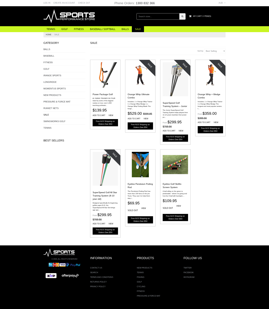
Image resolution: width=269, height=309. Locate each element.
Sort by (200, 51)
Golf (64, 29)
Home (48, 35)
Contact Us (96, 268)
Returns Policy (98, 282)
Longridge (50, 82)
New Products (52, 95)
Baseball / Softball (102, 29)
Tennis (51, 29)
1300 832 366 (145, 3)
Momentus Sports (54, 88)
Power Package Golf (103, 94)
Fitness (79, 29)
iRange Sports (52, 75)
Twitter (188, 268)
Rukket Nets (51, 108)
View (111, 115)
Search (94, 272)
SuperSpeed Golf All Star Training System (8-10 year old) (105, 195)
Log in (46, 3)
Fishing (140, 277)
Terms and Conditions (101, 277)
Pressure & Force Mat (57, 101)
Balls (125, 29)
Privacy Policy (98, 286)
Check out (84, 3)
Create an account (64, 3)
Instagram (189, 277)
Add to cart (99, 115)
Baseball (48, 56)
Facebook (189, 272)
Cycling (141, 286)
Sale (138, 29)
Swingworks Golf (54, 121)
